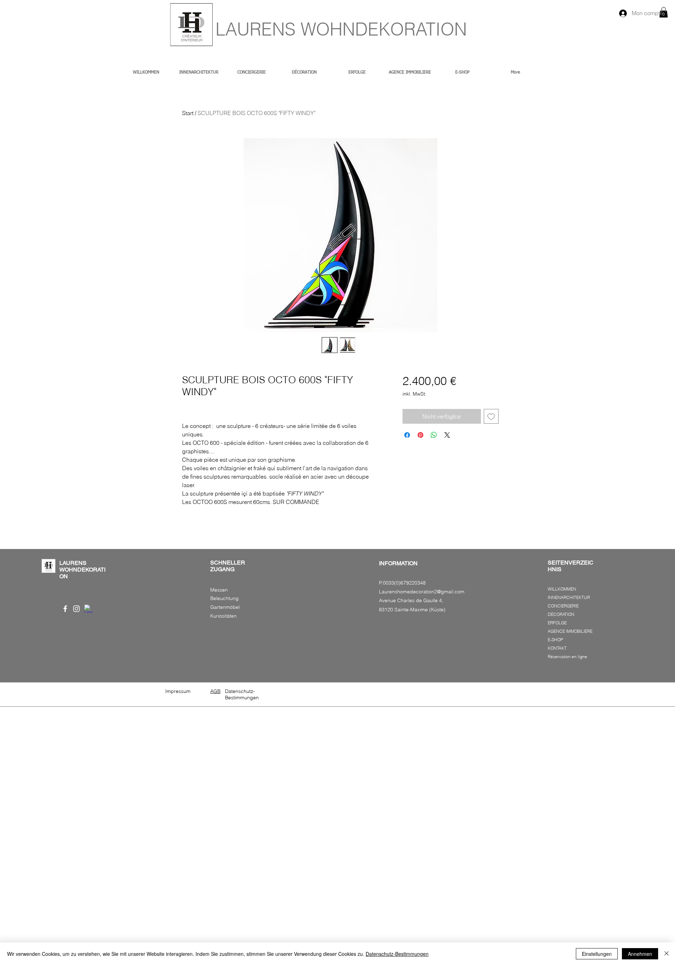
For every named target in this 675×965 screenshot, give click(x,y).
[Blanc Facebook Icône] (65, 608)
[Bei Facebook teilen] (407, 435)
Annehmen (640, 953)
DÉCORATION (561, 614)
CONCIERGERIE (563, 605)
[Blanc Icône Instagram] (76, 608)
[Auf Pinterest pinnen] (420, 435)
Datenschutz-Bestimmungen (397, 953)
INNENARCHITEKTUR (569, 597)
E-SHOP (555, 639)
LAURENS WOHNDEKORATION (341, 29)
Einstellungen (597, 953)
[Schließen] (666, 953)
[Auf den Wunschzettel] (491, 416)
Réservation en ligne (567, 656)
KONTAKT (557, 648)
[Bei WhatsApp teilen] (434, 435)
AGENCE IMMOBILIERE (570, 631)
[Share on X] (447, 435)
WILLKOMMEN (562, 589)
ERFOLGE (557, 622)
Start (187, 112)
